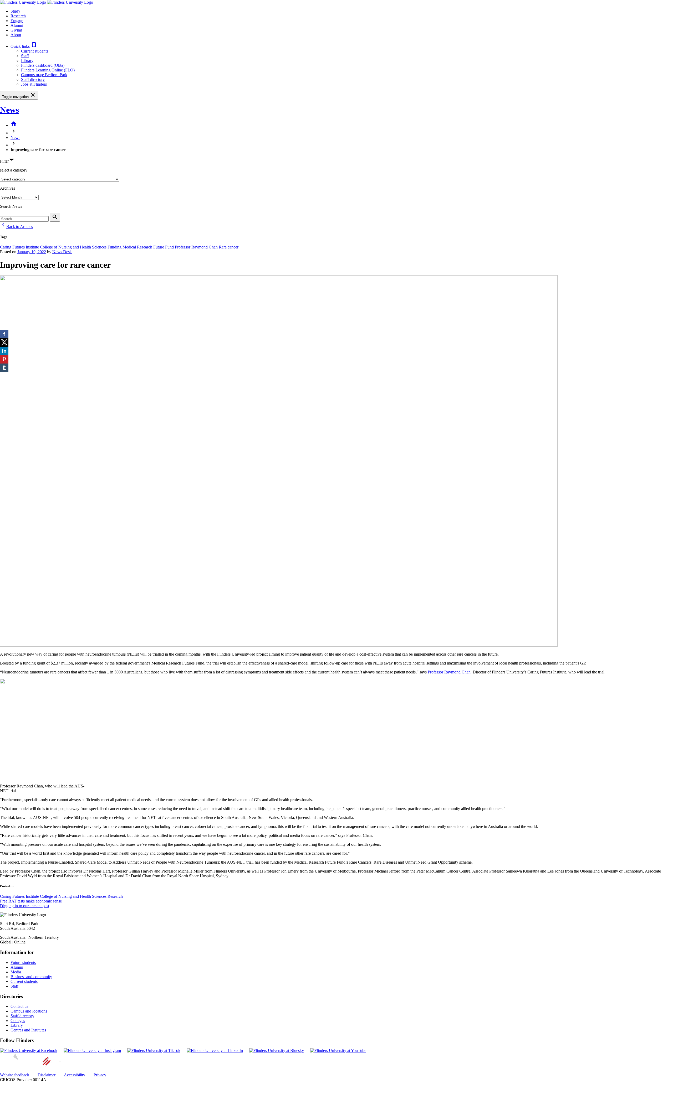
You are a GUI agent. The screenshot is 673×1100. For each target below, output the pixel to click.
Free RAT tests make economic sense (31, 901)
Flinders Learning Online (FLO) (48, 70)
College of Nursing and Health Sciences (73, 247)
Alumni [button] (17, 25)
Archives (7, 188)
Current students (34, 51)
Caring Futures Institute (19, 247)
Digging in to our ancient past (24, 906)
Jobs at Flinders (34, 84)
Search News (11, 206)
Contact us (19, 1006)
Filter (4, 161)
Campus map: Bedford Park (44, 74)
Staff (25, 56)
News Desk (62, 252)
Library (27, 60)
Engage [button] (17, 20)
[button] (24, 46)
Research (115, 896)
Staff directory (33, 79)
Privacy (100, 1075)
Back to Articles (16, 226)
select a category (13, 170)
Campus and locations (29, 1011)
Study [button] (15, 11)
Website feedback (14, 1075)
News (9, 110)
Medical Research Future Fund (148, 247)
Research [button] (18, 16)
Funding (114, 247)
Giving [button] (16, 30)
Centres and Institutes (28, 1030)
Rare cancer (228, 247)
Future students (23, 962)
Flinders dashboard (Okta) (42, 65)
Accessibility (74, 1075)
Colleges (18, 1020)
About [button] (16, 35)
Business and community (31, 976)
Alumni (17, 967)
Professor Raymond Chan (196, 247)
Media (16, 972)
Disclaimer (46, 1075)
